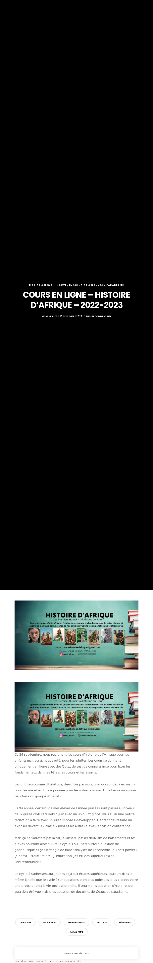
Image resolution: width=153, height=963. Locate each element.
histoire (102, 922)
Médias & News (41, 285)
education (49, 922)
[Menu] (146, 6)
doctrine (25, 922)
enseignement (76, 922)
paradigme (76, 931)
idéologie (125, 922)
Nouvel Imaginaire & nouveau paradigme (90, 285)
